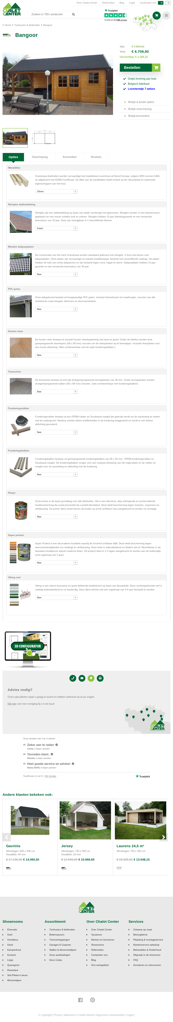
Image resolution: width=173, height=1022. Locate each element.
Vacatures (96, 934)
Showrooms (13, 921)
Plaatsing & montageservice (148, 939)
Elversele (12, 929)
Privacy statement (64, 1015)
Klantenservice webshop (146, 945)
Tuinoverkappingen (59, 939)
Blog (121, 2)
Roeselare (12, 970)
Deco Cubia (55, 960)
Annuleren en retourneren (147, 965)
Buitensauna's (56, 934)
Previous (6, 837)
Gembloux (12, 939)
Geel (9, 934)
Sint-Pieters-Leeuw (17, 975)
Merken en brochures (102, 939)
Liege (10, 960)
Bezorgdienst (140, 934)
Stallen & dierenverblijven (62, 950)
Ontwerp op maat (142, 929)
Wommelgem (14, 980)
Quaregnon (13, 965)
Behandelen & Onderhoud (147, 950)
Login (132, 2)
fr (168, 3)
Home (8, 25)
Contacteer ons (148, 2)
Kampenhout (14, 950)
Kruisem (11, 955)
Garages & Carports (60, 945)
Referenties (108, 2)
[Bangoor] (15, 138)
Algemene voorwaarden (110, 1015)
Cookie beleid (85, 1015)
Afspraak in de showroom (146, 955)
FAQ (135, 960)
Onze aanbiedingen (59, 955)
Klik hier (12, 703)
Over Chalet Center (87, 2)
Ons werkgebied (100, 965)
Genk (10, 945)
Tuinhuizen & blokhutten (62, 929)
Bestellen (132, 67)
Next (163, 837)
